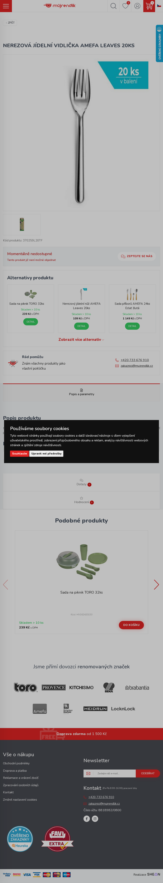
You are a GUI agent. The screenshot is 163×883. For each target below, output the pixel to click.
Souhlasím (19, 453)
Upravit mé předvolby (46, 453)
